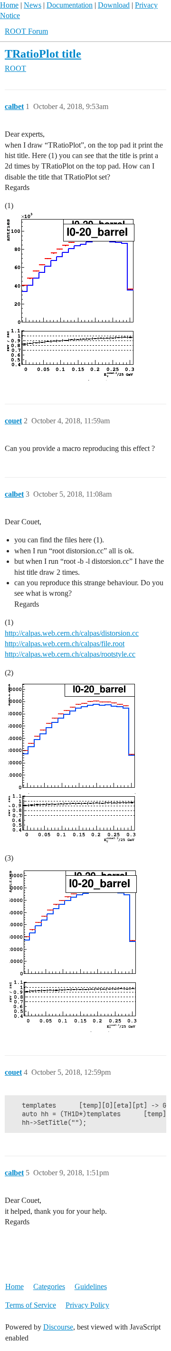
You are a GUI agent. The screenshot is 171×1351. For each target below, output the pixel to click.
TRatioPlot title (43, 53)
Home (9, 5)
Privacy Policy (87, 1305)
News (32, 5)
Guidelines (91, 1286)
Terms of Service (30, 1305)
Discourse (58, 1327)
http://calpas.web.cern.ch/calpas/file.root (64, 644)
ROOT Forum (26, 31)
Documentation (70, 5)
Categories (49, 1286)
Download (114, 5)
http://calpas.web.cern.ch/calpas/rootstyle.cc (70, 654)
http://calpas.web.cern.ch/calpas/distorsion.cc (72, 633)
